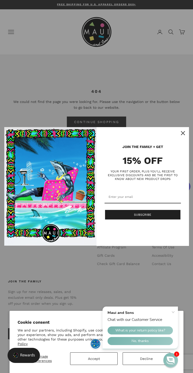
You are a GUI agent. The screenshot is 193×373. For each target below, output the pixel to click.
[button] (170, 360)
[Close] (183, 133)
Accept (94, 359)
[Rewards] (24, 355)
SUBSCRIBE (142, 214)
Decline (146, 359)
